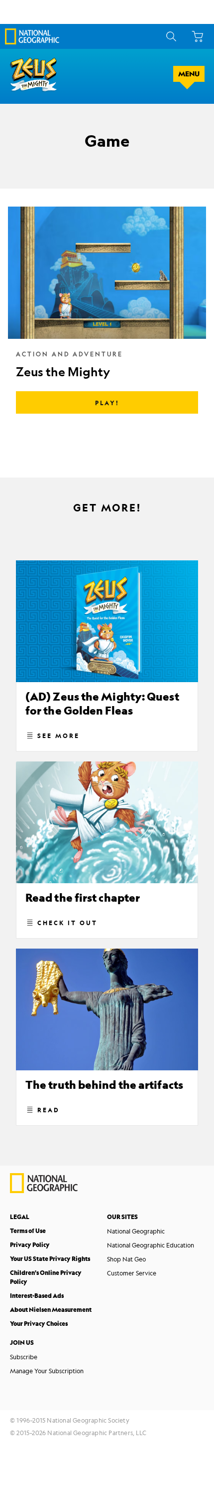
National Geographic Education (150, 1245)
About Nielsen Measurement (51, 1309)
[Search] (169, 36)
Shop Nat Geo (126, 1259)
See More (58, 736)
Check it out (67, 923)
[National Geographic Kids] (32, 36)
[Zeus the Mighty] (107, 312)
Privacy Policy (30, 1244)
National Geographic (136, 1231)
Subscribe (23, 1357)
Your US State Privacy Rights (50, 1258)
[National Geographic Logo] (44, 1191)
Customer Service (131, 1273)
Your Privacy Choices (39, 1323)
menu (189, 73)
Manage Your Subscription (47, 1371)
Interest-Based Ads (37, 1295)
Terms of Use (28, 1231)
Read (48, 1110)
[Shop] (196, 36)
